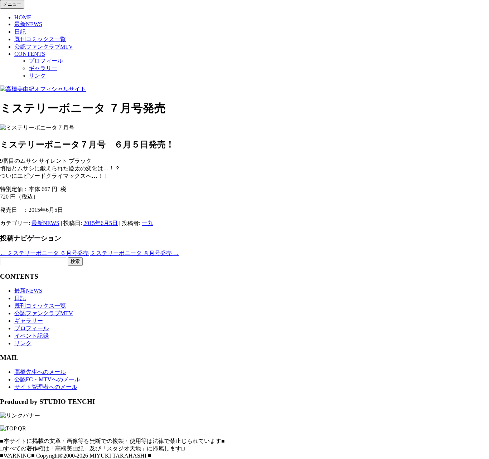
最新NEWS (28, 24)
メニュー (12, 4)
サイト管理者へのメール (45, 387)
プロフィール (46, 61)
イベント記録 (31, 336)
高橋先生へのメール (40, 372)
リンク (37, 76)
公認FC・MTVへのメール (47, 379)
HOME (23, 17)
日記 (20, 32)
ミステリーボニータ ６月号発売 (44, 253)
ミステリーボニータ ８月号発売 (134, 253)
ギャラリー (43, 68)
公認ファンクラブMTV (43, 47)
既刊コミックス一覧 (40, 39)
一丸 (147, 223)
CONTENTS (29, 54)
